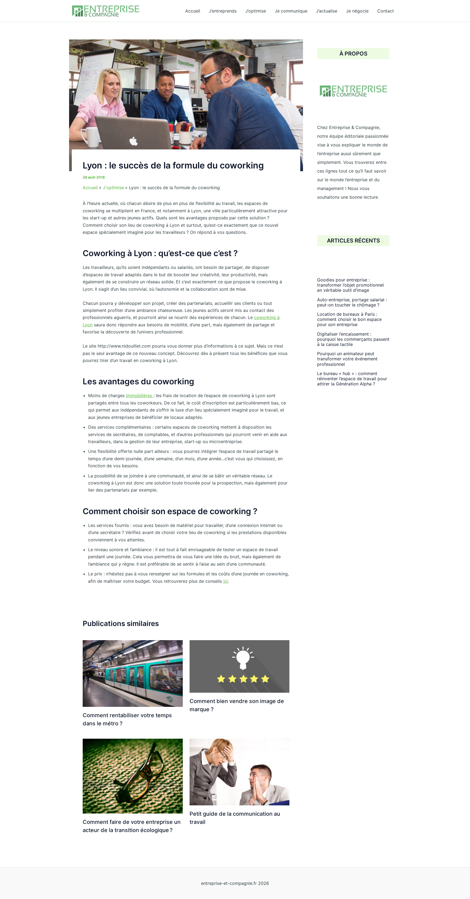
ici (225, 581)
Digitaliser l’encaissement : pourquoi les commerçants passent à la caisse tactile (353, 339)
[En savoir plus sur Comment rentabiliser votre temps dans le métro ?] (133, 673)
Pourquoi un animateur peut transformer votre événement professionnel (347, 359)
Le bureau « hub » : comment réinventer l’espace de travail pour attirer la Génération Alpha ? (352, 378)
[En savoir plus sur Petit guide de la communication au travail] (240, 771)
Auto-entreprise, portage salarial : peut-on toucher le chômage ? (352, 302)
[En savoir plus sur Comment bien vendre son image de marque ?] (240, 666)
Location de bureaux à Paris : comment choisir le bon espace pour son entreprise (349, 319)
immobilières (139, 395)
